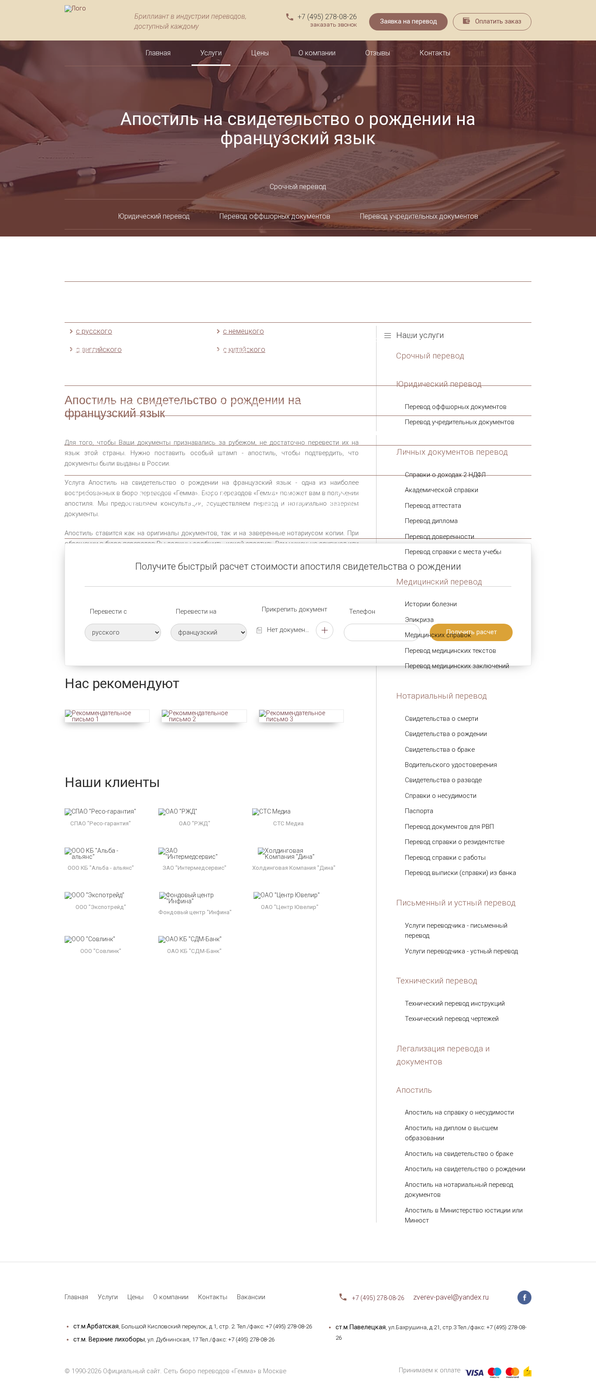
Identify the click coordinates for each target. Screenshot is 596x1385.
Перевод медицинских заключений (457, 666)
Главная (158, 53)
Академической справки (441, 490)
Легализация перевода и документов (298, 462)
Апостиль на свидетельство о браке (284, 503)
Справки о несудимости (440, 796)
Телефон (362, 611)
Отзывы (377, 53)
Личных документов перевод (84, 257)
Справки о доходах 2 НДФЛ (160, 257)
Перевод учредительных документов (419, 216)
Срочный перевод (298, 186)
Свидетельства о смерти (441, 719)
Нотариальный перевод (441, 696)
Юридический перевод (154, 216)
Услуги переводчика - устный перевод (461, 951)
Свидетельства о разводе (443, 780)
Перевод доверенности (439, 536)
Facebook (524, 1297)
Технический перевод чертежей (415, 433)
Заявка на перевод (408, 21)
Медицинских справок (438, 635)
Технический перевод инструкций (282, 433)
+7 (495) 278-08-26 (327, 17)
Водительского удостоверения (451, 765)
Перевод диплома (431, 521)
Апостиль (88, 492)
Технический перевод (165, 433)
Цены (260, 53)
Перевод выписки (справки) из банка (460, 873)
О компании (317, 53)
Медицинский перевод (439, 582)
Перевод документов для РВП (449, 827)
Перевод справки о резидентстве (542, 350)
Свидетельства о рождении (446, 734)
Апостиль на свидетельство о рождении (354, 503)
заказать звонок (333, 24)
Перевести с (108, 611)
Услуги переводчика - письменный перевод (286, 403)
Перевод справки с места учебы (453, 552)
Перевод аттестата (433, 506)
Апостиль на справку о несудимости (148, 503)
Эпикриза (230, 298)
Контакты (435, 53)
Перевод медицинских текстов (450, 651)
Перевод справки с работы (445, 857)
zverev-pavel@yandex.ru (451, 1297)
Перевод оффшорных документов (274, 216)
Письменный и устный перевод (139, 403)
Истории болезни (431, 604)
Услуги (211, 53)
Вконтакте (507, 1297)
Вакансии (251, 1297)
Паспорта (424, 339)
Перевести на (196, 611)
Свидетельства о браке (440, 749)
